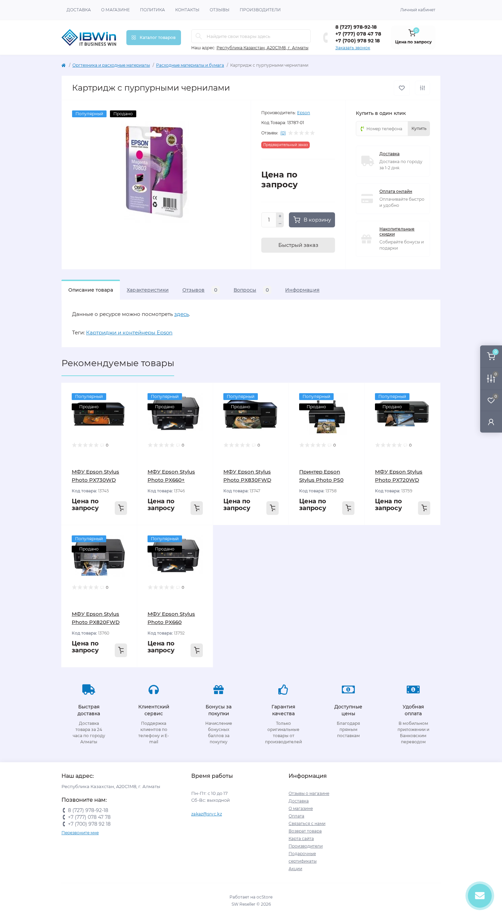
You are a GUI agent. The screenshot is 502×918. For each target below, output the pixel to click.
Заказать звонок (352, 47)
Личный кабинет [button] (417, 9)
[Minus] (280, 224)
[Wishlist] (127, 406)
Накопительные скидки (397, 231)
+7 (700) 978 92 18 (357, 41)
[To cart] (121, 508)
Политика (152, 9)
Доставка (79, 9)
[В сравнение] (422, 88)
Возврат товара (305, 831)
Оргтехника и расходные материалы (111, 65)
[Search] (198, 36)
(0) (283, 133)
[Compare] (127, 419)
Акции (295, 868)
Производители (260, 9)
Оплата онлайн (395, 191)
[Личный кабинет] (491, 422)
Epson (303, 112)
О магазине (115, 9)
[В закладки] (402, 88)
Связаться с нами (307, 823)
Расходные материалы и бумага (190, 65)
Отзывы (219, 9)
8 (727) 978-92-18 (356, 27)
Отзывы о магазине (309, 793)
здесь (181, 314)
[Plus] (280, 216)
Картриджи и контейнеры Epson (129, 332)
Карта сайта (301, 838)
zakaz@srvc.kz (206, 813)
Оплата (296, 816)
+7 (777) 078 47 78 (358, 34)
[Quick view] (127, 393)
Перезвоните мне (80, 832)
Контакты (187, 9)
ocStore (264, 897)
